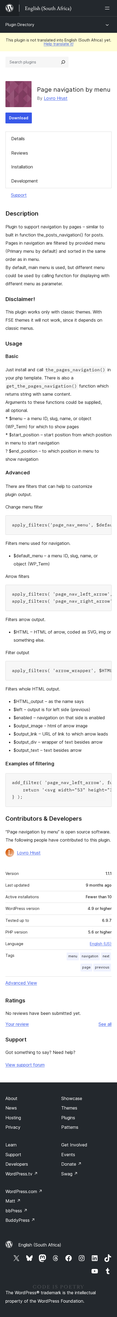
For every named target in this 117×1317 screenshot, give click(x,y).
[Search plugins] (63, 62)
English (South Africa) (39, 1245)
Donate (71, 1164)
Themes (69, 1108)
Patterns (69, 1127)
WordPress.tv (21, 1174)
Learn (11, 1144)
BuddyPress (20, 1220)
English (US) (101, 943)
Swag (69, 1174)
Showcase (71, 1098)
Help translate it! (58, 43)
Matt (13, 1201)
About (11, 1098)
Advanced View (21, 983)
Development (24, 181)
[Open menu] (108, 8)
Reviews (19, 153)
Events (68, 1154)
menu (72, 956)
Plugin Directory (19, 24)
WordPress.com (23, 1191)
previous (102, 967)
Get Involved (74, 1144)
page (86, 967)
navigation (90, 956)
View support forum (25, 1064)
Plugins (68, 1117)
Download (18, 118)
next (106, 956)
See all (105, 1024)
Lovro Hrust (55, 98)
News (11, 1108)
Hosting (13, 1117)
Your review (17, 1024)
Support (19, 195)
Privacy (12, 1127)
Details (18, 138)
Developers (16, 1164)
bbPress (16, 1210)
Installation (22, 167)
